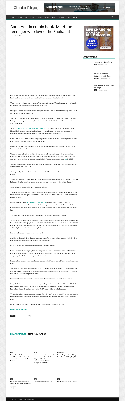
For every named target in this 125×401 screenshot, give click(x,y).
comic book (19, 315)
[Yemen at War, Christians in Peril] (44, 372)
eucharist (27, 315)
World (75, 17)
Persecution (61, 17)
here (65, 159)
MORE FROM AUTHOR (37, 334)
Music (53, 17)
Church (20, 17)
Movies (47, 17)
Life (26, 17)
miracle (39, 121)
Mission (39, 17)
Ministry (32, 17)
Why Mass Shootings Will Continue (67, 381)
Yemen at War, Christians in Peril (43, 381)
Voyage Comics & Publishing (36, 202)
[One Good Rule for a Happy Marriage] (88, 89)
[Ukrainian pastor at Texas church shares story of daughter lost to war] (21, 372)
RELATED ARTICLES (18, 334)
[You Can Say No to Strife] (88, 64)
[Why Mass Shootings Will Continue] (67, 372)
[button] (112, 17)
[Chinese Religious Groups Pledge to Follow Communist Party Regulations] (67, 346)
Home (13, 17)
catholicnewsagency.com (18, 309)
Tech (69, 17)
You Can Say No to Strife (103, 62)
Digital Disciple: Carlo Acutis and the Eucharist (32, 128)
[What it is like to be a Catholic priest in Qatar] (88, 77)
